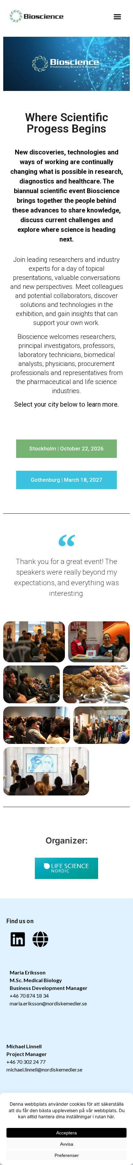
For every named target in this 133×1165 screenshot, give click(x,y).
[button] (117, 17)
